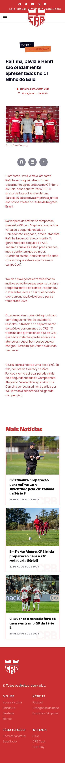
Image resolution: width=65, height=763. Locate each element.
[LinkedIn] (32, 162)
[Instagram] (39, 4)
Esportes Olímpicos (45, 713)
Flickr (35, 736)
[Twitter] (26, 4)
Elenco (7, 719)
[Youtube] (32, 4)
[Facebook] (19, 4)
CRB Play (38, 747)
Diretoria (8, 713)
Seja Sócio (53, 9)
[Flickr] (45, 4)
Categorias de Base (45, 708)
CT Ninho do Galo (38, 49)
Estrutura (9, 708)
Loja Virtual (17, 9)
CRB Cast (38, 741)
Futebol (26, 44)
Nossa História (12, 702)
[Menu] (5, 17)
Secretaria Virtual (14, 736)
